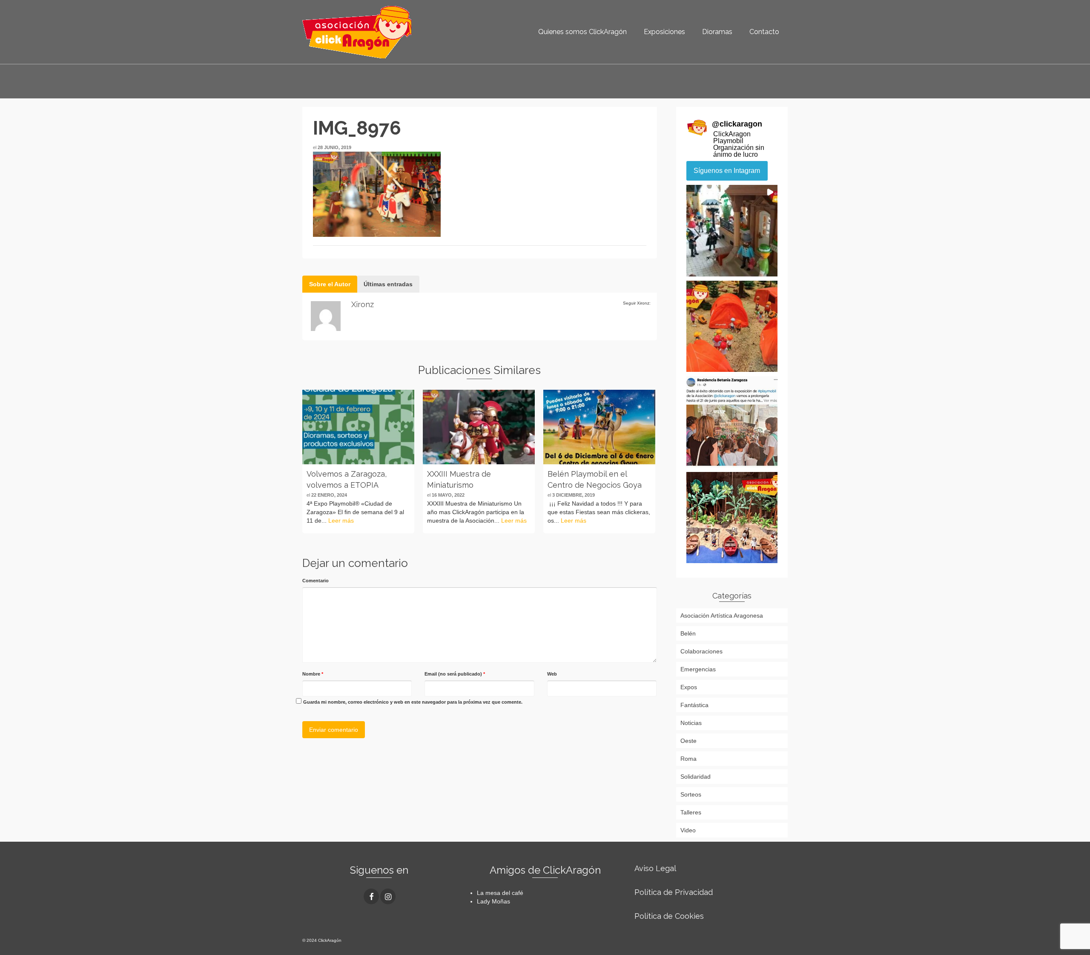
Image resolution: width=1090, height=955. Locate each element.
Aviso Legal (655, 868)
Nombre (312, 673)
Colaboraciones (701, 651)
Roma (688, 758)
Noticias (691, 722)
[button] (732, 230)
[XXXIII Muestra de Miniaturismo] (479, 427)
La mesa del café (500, 892)
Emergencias (698, 669)
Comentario (315, 580)
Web (552, 673)
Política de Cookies (669, 916)
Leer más (341, 520)
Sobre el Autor (329, 284)
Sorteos (690, 794)
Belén (688, 633)
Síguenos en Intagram (727, 170)
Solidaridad (695, 776)
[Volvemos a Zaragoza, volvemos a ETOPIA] (358, 427)
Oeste (688, 740)
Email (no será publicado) (455, 673)
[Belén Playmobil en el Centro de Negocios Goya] (599, 427)
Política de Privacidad (673, 892)
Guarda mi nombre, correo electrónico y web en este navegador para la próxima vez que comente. (412, 702)
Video (688, 830)
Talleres (690, 812)
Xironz (362, 304)
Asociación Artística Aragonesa (721, 615)
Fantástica (694, 705)
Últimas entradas (388, 284)
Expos (688, 687)
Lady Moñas (493, 901)
